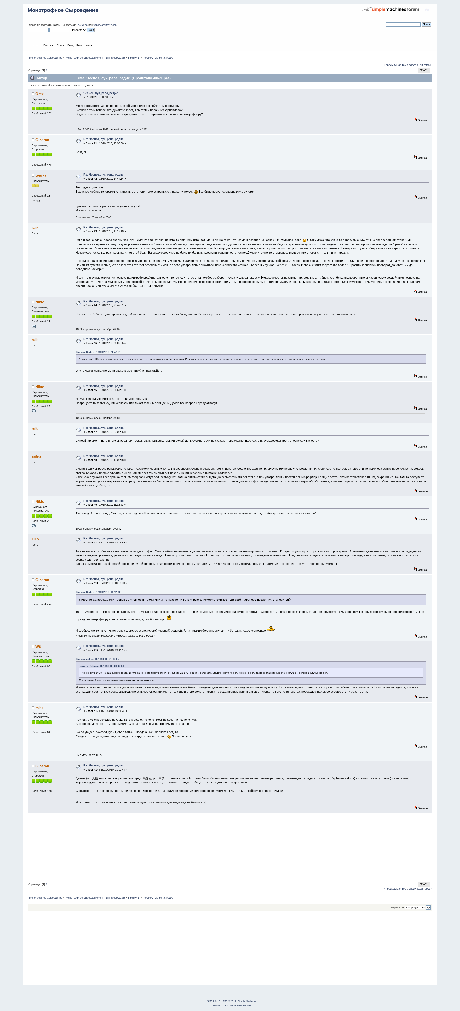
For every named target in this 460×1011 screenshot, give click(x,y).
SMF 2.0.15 (213, 1001)
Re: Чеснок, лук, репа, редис (103, 139)
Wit (38, 647)
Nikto (39, 302)
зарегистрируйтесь (105, 24)
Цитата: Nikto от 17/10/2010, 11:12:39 (98, 592)
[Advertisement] (171, 846)
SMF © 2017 (229, 1001)
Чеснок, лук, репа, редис (100, 93)
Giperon (42, 140)
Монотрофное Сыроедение (63, 10)
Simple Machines (247, 1001)
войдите (83, 24)
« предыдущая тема (396, 64)
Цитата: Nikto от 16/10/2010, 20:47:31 (98, 352)
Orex (39, 94)
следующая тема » (420, 64)
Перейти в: (397, 907)
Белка (40, 175)
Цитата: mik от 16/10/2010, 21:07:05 (97, 659)
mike (39, 708)
